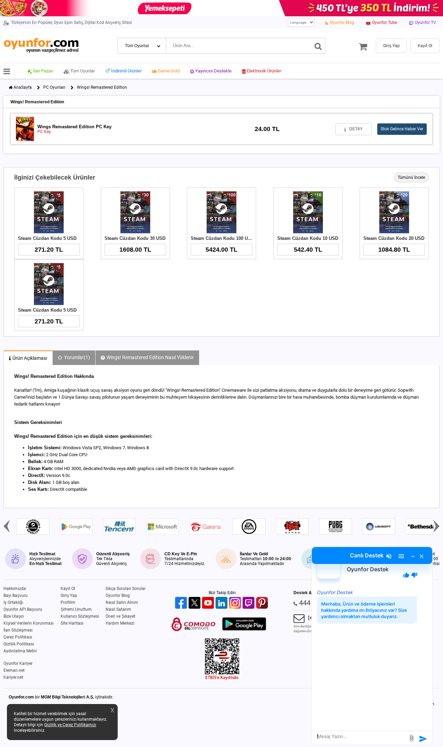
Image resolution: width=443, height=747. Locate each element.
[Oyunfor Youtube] (209, 603)
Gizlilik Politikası (18, 644)
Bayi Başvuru (15, 595)
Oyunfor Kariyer (18, 663)
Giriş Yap (69, 595)
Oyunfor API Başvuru (22, 609)
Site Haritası (72, 623)
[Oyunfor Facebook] (182, 603)
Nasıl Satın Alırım (122, 602)
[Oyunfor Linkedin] (222, 603)
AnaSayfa (22, 87)
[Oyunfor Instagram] (236, 603)
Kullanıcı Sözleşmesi (80, 616)
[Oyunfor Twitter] (195, 603)
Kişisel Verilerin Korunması (28, 623)
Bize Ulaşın (13, 616)
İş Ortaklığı (13, 602)
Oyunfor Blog (118, 595)
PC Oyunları (54, 87)
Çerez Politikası (17, 637)
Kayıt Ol (68, 588)
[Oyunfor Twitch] (249, 603)
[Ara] (318, 46)
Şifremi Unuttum (76, 609)
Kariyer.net (13, 677)
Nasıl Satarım (118, 609)
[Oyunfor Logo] (41, 45)
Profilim (68, 602)
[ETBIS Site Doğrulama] (222, 678)
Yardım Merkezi (120, 623)
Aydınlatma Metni (20, 651)
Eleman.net (14, 670)
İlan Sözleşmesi (18, 630)
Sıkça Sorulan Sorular (126, 588)
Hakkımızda (14, 588)
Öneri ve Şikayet (120, 616)
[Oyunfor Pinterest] (263, 603)
